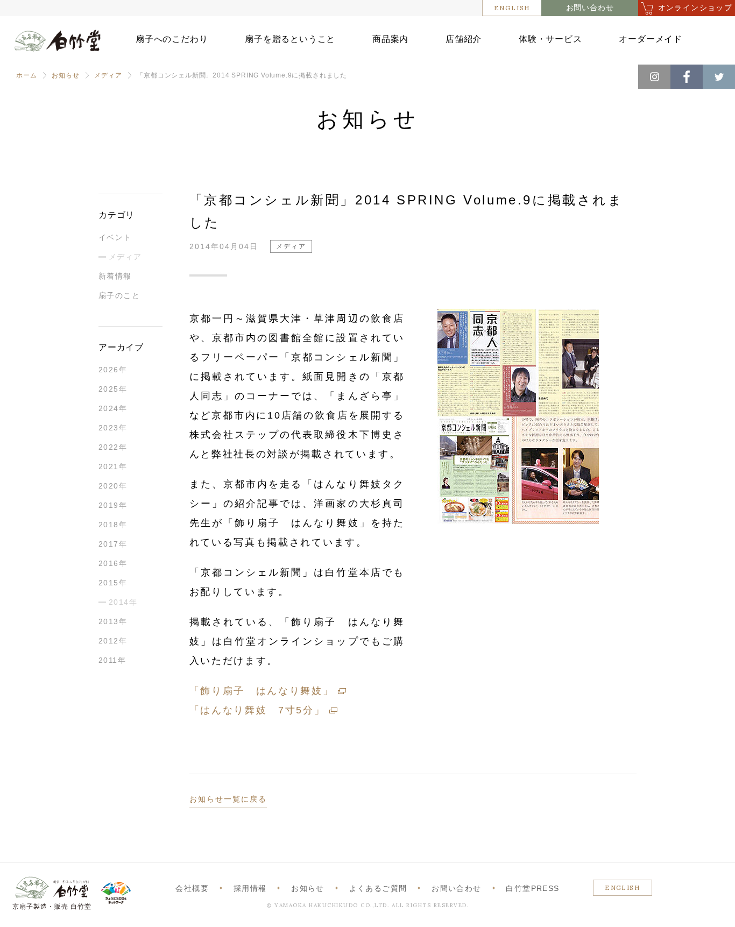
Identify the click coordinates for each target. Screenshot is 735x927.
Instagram (654, 77)
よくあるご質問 (378, 888)
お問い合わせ (590, 8)
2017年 (112, 544)
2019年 (112, 505)
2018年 (112, 524)
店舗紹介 (464, 39)
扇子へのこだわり (172, 39)
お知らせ (65, 75)
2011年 (112, 660)
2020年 (112, 486)
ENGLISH (512, 8)
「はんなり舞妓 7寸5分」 (257, 710)
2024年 (112, 408)
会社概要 (192, 888)
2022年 (112, 447)
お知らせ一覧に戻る (228, 799)
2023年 (112, 427)
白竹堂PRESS (532, 888)
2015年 (112, 582)
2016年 (112, 563)
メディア (108, 75)
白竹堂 (58, 45)
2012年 (112, 640)
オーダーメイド (650, 39)
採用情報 (250, 888)
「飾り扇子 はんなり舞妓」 (261, 690)
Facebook (686, 77)
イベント (115, 237)
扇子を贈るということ (290, 39)
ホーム (26, 75)
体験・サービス (550, 39)
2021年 (112, 466)
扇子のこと (119, 295)
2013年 (112, 621)
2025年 (112, 389)
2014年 (123, 602)
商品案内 (390, 39)
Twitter (719, 77)
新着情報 (115, 276)
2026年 (112, 369)
